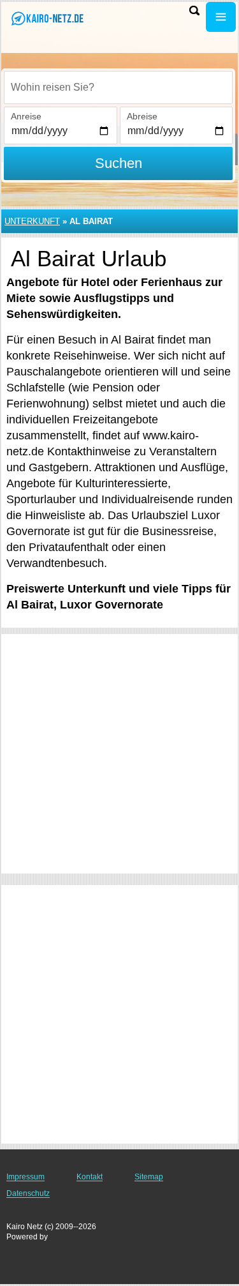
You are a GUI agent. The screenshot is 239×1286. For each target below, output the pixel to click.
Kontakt (89, 1176)
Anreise (26, 116)
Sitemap (148, 1176)
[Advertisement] (119, 754)
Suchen (118, 163)
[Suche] (194, 10)
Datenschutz (28, 1193)
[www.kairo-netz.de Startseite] (47, 18)
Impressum (25, 1176)
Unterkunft (32, 221)
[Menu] (221, 17)
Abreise (142, 116)
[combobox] (118, 87)
